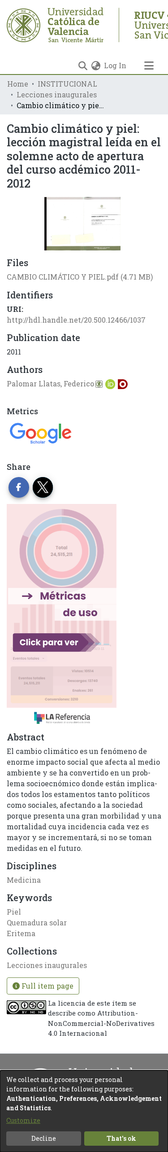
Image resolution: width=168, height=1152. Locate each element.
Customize (23, 1120)
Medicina (24, 880)
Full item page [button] (46, 985)
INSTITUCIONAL (67, 83)
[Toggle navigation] (148, 65)
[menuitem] (95, 65)
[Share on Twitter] (43, 487)
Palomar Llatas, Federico (50, 383)
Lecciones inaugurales (57, 94)
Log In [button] (115, 65)
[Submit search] (82, 65)
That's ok (121, 1138)
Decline (43, 1138)
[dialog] (84, 1111)
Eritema (21, 933)
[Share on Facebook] (19, 487)
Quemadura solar (37, 922)
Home (17, 83)
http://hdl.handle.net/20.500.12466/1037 (76, 319)
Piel (14, 911)
